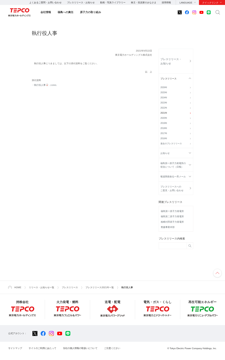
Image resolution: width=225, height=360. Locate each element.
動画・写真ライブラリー (113, 2)
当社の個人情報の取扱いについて (80, 348)
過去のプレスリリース (171, 143)
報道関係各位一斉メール (173, 176)
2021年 (163, 113)
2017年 (163, 133)
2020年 (163, 118)
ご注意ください (112, 348)
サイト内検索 (218, 12)
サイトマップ (15, 348)
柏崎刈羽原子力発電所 (172, 222)
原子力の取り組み (90, 12)
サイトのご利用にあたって (42, 348)
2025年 (163, 92)
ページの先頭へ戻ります (217, 273)
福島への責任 (65, 12)
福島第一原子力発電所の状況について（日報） (173, 165)
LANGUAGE (186, 2)
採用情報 (166, 2)
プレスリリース (168, 78)
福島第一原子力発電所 (172, 211)
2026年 (163, 87)
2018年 (163, 128)
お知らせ (165, 153)
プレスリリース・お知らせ (81, 2)
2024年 (163, 98)
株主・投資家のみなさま (143, 2)
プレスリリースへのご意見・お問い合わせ (171, 188)
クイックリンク (210, 2)
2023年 (163, 103)
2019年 (163, 123)
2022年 (163, 108)
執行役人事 (46, 85)
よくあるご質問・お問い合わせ (45, 2)
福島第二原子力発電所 (172, 216)
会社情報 (46, 12)
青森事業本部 (168, 227)
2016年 (163, 138)
